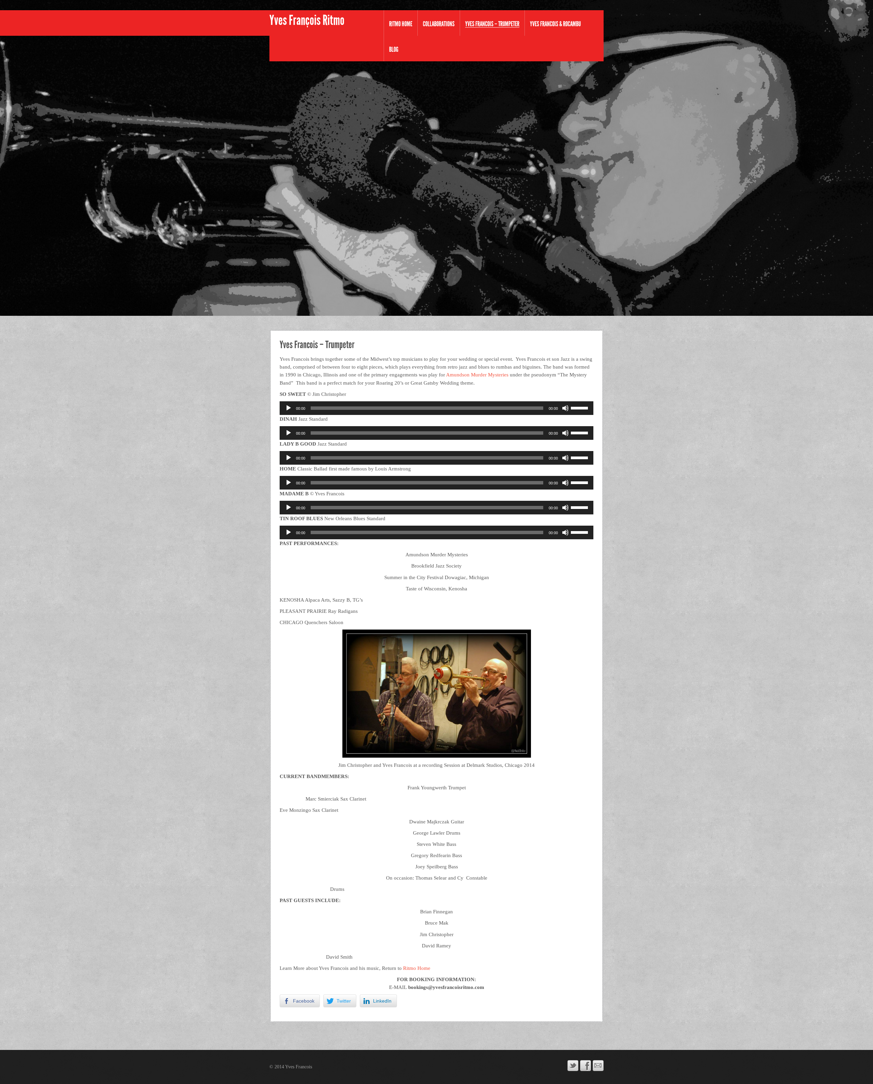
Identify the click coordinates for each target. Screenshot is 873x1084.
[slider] (580, 407)
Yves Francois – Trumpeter (492, 24)
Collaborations (439, 23)
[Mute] (565, 408)
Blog (393, 49)
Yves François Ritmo (306, 20)
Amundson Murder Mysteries (477, 374)
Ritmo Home (400, 23)
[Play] (288, 408)
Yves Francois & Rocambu (555, 23)
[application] (436, 408)
